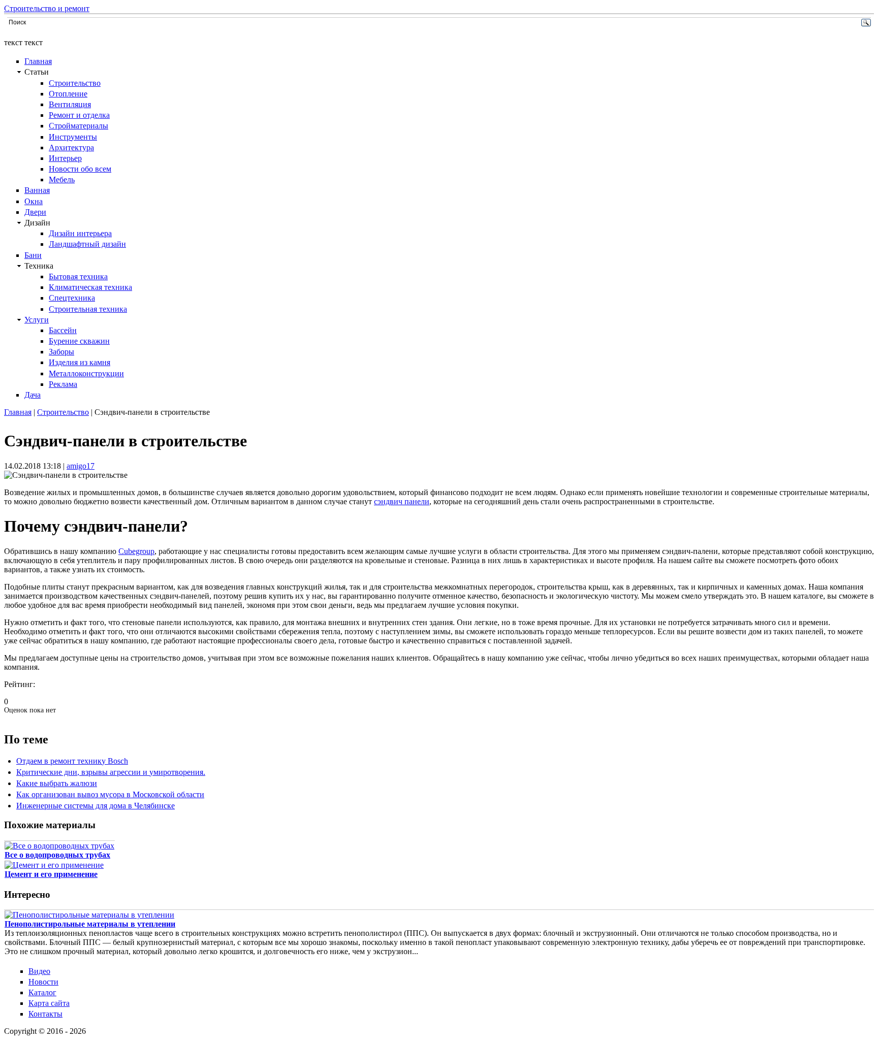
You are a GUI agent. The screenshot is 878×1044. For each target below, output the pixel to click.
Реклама (63, 384)
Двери (35, 212)
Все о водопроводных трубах (57, 855)
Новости (43, 981)
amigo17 (81, 466)
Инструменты (73, 137)
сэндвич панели (401, 501)
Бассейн (63, 330)
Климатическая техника (90, 287)
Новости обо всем (80, 169)
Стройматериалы (78, 125)
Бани (33, 255)
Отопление (68, 93)
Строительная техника (88, 309)
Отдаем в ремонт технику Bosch (72, 761)
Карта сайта (49, 1003)
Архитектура (71, 147)
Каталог (42, 992)
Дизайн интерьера (80, 233)
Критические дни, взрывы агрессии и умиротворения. (110, 772)
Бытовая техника (78, 276)
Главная (38, 61)
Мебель (62, 179)
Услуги (36, 319)
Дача (32, 394)
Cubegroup (136, 551)
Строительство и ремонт (46, 8)
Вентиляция (70, 104)
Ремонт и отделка (79, 115)
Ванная (37, 190)
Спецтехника (72, 297)
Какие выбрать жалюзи (56, 783)
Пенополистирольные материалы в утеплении (90, 924)
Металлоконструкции (86, 373)
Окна (33, 201)
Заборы (61, 351)
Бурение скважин (79, 341)
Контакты (45, 1013)
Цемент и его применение (51, 874)
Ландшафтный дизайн (87, 244)
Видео (39, 971)
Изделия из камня (79, 362)
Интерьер (65, 158)
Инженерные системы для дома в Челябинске (95, 805)
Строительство (75, 83)
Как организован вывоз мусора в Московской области (110, 794)
